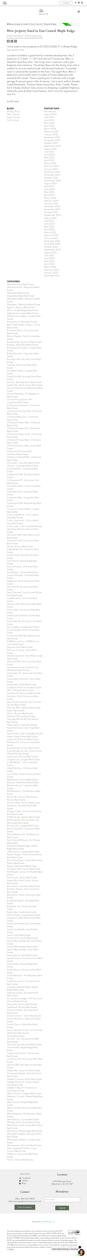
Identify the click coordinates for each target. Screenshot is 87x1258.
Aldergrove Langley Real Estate (22, 313)
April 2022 (49, 264)
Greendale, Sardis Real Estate (21, 685)
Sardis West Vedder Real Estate (22, 947)
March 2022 (50, 267)
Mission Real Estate (16, 800)
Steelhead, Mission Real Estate (22, 1007)
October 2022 (51, 247)
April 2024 (49, 195)
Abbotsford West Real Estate (21, 296)
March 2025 (50, 163)
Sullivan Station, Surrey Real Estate (24, 1016)
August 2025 (50, 149)
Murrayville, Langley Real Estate (23, 826)
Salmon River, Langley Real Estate (23, 915)
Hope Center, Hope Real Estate (22, 725)
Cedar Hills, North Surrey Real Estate (24, 385)
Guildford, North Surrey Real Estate (24, 688)
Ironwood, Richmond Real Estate (23, 739)
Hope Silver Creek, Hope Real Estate (24, 734)
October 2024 (51, 178)
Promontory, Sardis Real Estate (22, 878)
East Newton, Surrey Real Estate (22, 572)
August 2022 (50, 253)
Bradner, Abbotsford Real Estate (22, 345)
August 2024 (50, 184)
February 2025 (51, 166)
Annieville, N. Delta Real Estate (22, 322)
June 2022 (49, 258)
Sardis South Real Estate (18, 935)
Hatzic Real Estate (15, 711)
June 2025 (49, 155)
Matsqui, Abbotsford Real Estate (22, 783)
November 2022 (52, 244)
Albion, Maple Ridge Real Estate (22, 310)
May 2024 (49, 192)
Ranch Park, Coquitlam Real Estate (23, 886)
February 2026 (51, 132)
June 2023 (49, 224)
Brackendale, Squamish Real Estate (24, 342)
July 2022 (49, 256)
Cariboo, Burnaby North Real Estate (24, 382)
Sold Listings (13, 120)
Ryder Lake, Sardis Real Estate (21, 912)
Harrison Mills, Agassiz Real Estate (23, 708)
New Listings (13, 114)
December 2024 (52, 172)
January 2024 (51, 204)
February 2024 (51, 201)
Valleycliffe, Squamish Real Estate (23, 1071)
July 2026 (49, 117)
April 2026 (49, 126)
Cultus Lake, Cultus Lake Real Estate (24, 526)
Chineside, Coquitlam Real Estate (23, 463)
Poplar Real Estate (15, 863)
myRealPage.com (48, 1222)
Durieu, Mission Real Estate (20, 547)
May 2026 (49, 123)
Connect (65, 3)
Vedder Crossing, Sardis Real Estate (24, 1079)
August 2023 (50, 218)
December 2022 (52, 241)
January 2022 (51, 273)
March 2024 (50, 198)
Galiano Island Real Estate (20, 647)
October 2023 (51, 212)
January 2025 (51, 169)
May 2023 (49, 227)
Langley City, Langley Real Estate (23, 760)
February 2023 (51, 235)
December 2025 (52, 137)
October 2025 (51, 143)
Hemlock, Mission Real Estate (21, 716)
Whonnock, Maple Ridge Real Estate (24, 1131)
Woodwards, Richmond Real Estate (24, 1145)
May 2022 (49, 261)
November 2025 (52, 140)
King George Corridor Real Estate (23, 748)
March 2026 (50, 129)
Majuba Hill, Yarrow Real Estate (22, 780)
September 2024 (52, 181)
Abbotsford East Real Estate (20, 285)
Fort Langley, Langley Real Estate (23, 627)
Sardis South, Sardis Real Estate (22, 938)
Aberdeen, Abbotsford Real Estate (23, 305)
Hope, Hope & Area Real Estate (22, 737)
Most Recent (50, 112)
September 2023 (52, 215)
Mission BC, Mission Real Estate (22, 797)
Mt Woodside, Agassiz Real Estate (23, 817)
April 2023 (49, 230)
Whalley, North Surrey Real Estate (23, 1122)
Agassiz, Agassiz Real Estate (21, 307)
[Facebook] (76, 3)
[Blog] (82, 3)
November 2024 (52, 175)
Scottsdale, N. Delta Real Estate (22, 955)
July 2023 (49, 221)
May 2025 (49, 158)
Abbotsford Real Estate (18, 293)
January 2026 (51, 135)
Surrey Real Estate (16, 1036)
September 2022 (52, 250)
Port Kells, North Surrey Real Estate (23, 869)
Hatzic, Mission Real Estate (20, 714)
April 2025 (49, 161)
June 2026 (49, 120)
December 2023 (52, 207)
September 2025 (52, 146)
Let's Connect (25, 1207)
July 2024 (49, 186)
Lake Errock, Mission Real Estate (22, 757)
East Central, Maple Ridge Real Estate (28, 38)
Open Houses (13, 117)
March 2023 (50, 233)
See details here (15, 50)
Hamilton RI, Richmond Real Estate (23, 693)
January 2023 (51, 238)
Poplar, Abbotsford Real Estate (22, 866)
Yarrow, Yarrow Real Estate (20, 1160)
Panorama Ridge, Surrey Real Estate (24, 860)
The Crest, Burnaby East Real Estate (24, 1045)
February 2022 (51, 270)
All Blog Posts (13, 112)
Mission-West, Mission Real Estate (23, 803)
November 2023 (52, 209)
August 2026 (50, 114)
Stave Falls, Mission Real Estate (22, 1004)
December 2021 (51, 276)
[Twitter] (79, 3)
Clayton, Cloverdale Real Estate (22, 466)
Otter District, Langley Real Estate (23, 852)
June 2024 (49, 189)
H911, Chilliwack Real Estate (20, 690)
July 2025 (49, 152)
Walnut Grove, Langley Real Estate (24, 1094)
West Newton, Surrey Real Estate (23, 1120)
